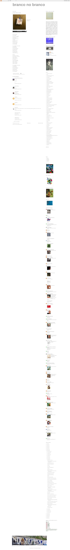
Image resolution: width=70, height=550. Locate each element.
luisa (15, 107)
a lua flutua (48, 77)
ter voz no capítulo (49, 480)
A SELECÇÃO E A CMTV (54, 396)
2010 (47, 513)
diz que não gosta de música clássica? (52, 104)
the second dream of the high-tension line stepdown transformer (52, 135)
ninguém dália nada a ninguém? (51, 502)
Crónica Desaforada (53, 266)
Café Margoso (49, 265)
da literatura (48, 100)
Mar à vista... (48, 373)
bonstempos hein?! (49, 263)
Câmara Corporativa (50, 303)
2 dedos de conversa (49, 73)
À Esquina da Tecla (49, 432)
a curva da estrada (49, 76)
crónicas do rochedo (49, 99)
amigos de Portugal (49, 81)
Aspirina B (48, 240)
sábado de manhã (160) (50, 484)
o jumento (48, 124)
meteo (47, 121)
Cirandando (48, 284)
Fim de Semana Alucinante (50, 331)
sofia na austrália (49, 131)
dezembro (48, 451)
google (47, 158)
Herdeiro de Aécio (49, 340)
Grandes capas (53, 285)
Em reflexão (48, 332)
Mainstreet (48, 360)
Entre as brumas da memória (51, 322)
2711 (47, 74)
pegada (48, 126)
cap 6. (47, 524)
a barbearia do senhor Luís (50, 75)
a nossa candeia (49, 78)
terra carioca (48, 133)
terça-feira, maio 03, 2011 (18, 83)
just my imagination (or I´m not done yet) (51, 291)
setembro (48, 454)
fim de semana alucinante (50, 108)
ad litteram (48, 80)
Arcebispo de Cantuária (50, 83)
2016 (47, 444)
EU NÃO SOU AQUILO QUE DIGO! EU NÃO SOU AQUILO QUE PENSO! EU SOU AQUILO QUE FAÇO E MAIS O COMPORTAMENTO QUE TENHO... (51, 296)
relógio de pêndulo (49, 128)
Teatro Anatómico (49, 411)
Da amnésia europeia (53, 250)
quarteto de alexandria (50, 402)
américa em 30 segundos (50, 82)
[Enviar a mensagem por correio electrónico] (20, 73)
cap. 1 (47, 528)
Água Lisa (48, 438)
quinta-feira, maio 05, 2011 (18, 119)
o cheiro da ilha (49, 123)
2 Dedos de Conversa (50, 209)
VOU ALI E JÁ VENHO (53, 366)
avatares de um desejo (50, 86)
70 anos (48, 468)
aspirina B (48, 85)
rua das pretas (48, 129)
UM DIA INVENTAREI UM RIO (50, 409)
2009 (47, 514)
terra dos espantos (49, 134)
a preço (48, 465)
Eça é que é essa (49, 328)
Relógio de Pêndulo (49, 408)
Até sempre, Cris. (49, 329)
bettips (47, 88)
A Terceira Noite (49, 227)
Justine (16, 91)
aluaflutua (48, 232)
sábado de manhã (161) (50, 474)
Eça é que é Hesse (49, 106)
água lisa (48, 144)
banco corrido (48, 87)
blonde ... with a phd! (49, 257)
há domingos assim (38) (50, 491)
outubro (48, 453)
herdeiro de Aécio (49, 111)
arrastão (48, 84)
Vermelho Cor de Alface (50, 426)
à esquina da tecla (49, 143)
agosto (48, 455)
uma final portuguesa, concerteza (51, 497)
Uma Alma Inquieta (49, 301)
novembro (48, 452)
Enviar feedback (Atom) (19, 124)
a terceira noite (49, 79)
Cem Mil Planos (49, 278)
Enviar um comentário (16, 121)
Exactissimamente (49, 241)
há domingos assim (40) (50, 473)
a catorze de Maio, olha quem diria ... (52, 483)
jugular (48, 351)
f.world (47, 107)
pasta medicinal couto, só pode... (51, 496)
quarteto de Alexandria (50, 127)
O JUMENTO (48, 384)
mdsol (51, 52)
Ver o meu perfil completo (53, 55)
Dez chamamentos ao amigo (50, 382)
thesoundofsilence (49, 420)
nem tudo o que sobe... (50, 122)
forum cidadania (49, 109)
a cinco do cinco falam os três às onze (52, 501)
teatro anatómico (49, 132)
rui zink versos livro (49, 130)
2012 (47, 449)
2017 (47, 443)
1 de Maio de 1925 (49, 507)
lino (15, 102)
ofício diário (48, 125)
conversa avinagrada (50, 293)
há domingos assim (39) (50, 482)
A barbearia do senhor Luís (50, 217)
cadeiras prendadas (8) (50, 467)
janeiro (48, 512)
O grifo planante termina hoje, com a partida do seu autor (53, 336)
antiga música (49, 506)
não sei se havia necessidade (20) (51, 479)
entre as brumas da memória (50, 105)
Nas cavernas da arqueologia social (51, 439)
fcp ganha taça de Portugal (50, 472)
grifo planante (48, 110)
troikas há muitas (49, 498)
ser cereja (48, 466)
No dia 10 (52, 304)
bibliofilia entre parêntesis (50, 89)
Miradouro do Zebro (53, 414)
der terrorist (48, 103)
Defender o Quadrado (50, 316)
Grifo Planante (49, 334)
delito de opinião (49, 102)
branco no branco (29, 5)
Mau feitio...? (48, 427)
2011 (47, 450)
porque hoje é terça (49, 469)
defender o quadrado (49, 101)
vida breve (48, 429)
